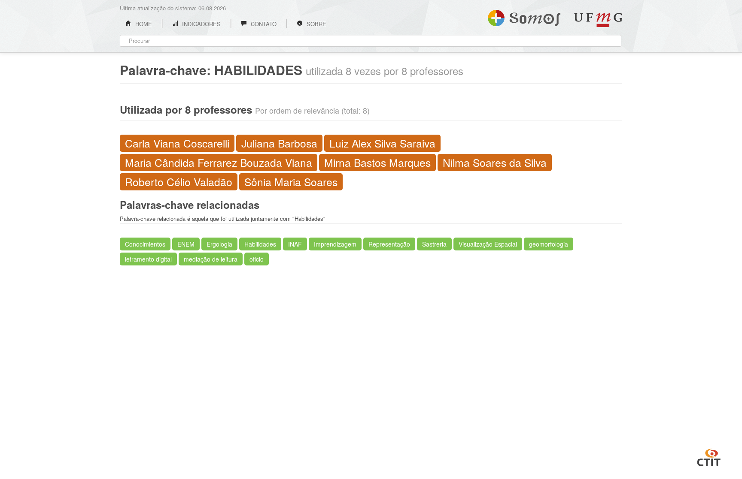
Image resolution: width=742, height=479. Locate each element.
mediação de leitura (210, 259)
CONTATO (263, 24)
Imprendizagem (335, 244)
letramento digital (148, 259)
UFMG (598, 20)
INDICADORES (200, 24)
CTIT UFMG (709, 456)
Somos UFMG (524, 16)
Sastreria (434, 244)
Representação (389, 244)
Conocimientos (145, 244)
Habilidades (260, 244)
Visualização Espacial (488, 244)
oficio (256, 259)
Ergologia (219, 244)
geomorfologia (548, 244)
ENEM (186, 244)
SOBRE (315, 24)
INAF (295, 244)
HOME (143, 24)
